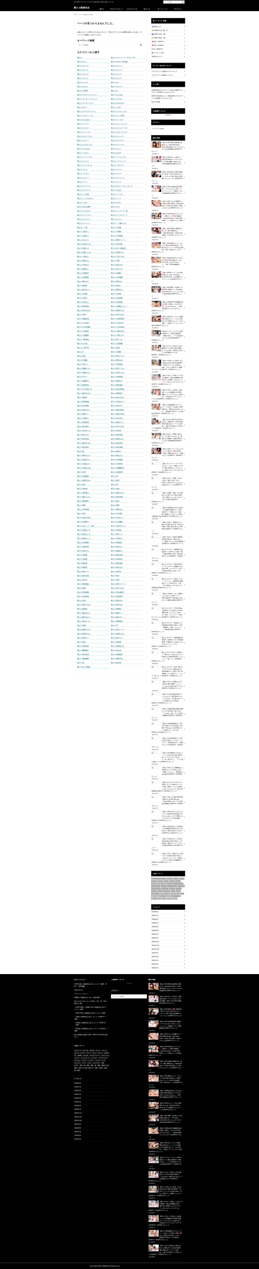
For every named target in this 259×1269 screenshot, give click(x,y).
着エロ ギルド (82, 107)
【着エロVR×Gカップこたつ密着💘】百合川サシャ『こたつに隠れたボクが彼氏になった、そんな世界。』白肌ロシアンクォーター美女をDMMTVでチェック (167, 322)
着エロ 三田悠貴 (117, 236)
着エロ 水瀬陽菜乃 (117, 468)
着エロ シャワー (83, 124)
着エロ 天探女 (82, 298)
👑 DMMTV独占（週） (159, 38)
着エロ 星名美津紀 (117, 389)
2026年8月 (155, 912)
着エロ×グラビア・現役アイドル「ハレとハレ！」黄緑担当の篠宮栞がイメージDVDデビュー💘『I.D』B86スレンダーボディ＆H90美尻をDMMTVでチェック (167, 584)
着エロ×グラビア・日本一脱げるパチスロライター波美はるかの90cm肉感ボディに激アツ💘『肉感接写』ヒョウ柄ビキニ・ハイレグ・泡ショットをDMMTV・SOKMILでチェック (167, 672)
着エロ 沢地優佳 (83, 476)
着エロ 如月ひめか (83, 310)
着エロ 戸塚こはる (117, 372)
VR (158, 883)
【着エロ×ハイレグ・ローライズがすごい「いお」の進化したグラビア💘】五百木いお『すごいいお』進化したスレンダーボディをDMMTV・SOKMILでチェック (167, 469)
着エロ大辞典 (156, 102)
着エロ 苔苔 (81, 600)
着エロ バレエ (82, 169)
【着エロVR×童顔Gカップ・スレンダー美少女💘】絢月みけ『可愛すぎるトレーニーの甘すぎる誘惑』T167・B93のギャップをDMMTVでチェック (167, 248)
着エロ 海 (114, 484)
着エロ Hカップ (82, 74)
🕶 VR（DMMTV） (158, 49)
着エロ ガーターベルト (85, 103)
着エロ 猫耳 (81, 513)
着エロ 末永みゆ (117, 418)
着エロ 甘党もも (117, 518)
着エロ (79, 57)
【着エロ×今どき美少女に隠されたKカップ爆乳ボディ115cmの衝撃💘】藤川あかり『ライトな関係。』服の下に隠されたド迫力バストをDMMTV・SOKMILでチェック (167, 425)
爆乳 (169, 896)
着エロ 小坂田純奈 (117, 319)
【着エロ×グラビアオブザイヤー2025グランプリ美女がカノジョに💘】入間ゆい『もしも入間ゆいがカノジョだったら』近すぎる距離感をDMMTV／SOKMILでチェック (167, 787)
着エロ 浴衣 (81, 484)
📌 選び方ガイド (177, 9)
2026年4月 (155, 926)
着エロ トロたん (83, 153)
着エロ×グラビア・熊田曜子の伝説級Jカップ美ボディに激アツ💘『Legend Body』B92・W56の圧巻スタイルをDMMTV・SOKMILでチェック (167, 555)
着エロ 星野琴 (82, 397)
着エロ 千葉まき (83, 265)
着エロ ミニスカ (117, 194)
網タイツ (154, 898)
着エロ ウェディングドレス (87, 99)
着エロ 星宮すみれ (83, 393)
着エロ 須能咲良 (117, 654)
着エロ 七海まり (83, 232)
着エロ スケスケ (83, 128)
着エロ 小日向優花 (83, 327)
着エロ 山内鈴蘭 (117, 343)
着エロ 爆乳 (81, 505)
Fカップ (181, 878)
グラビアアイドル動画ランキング (162, 75)
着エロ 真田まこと (83, 538)
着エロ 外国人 (116, 285)
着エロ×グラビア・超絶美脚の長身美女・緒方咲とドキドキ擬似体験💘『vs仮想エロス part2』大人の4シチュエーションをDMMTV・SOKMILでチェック (167, 643)
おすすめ (169, 883)
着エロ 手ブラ (82, 377)
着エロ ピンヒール (117, 178)
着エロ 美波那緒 (83, 584)
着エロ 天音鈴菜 (117, 302)
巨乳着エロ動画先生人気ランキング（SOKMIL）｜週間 (91, 1030)
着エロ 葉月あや (117, 600)
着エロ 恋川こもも (117, 368)
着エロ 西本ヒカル (83, 621)
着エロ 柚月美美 (83, 439)
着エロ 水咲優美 (117, 460)
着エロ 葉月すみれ (83, 605)
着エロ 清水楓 (82, 489)
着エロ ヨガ (115, 207)
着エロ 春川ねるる (117, 397)
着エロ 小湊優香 (83, 335)
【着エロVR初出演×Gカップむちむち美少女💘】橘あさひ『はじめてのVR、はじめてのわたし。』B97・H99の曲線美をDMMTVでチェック (167, 263)
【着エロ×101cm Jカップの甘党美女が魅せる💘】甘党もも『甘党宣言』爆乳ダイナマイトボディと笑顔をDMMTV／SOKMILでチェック (167, 844)
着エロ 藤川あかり (83, 617)
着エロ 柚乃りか (83, 435)
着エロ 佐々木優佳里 (118, 248)
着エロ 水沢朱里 (117, 464)
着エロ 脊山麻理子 (117, 592)
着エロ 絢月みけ (117, 567)
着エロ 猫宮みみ (117, 509)
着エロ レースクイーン (119, 215)
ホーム (77, 14)
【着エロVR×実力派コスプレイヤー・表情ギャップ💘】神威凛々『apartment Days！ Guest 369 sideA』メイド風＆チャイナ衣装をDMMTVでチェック (167, 219)
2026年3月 (155, 930)
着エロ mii (114, 82)
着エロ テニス (116, 149)
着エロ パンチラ (83, 173)
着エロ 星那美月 (117, 393)
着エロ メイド (116, 198)
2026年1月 (155, 938)
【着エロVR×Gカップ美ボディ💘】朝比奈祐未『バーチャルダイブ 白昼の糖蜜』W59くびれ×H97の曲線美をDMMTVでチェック (167, 162)
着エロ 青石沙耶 (83, 654)
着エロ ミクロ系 (83, 194)
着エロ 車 (114, 625)
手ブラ (166, 893)
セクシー (172, 888)
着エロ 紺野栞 (82, 567)
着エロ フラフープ (83, 186)
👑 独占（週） (147, 9)
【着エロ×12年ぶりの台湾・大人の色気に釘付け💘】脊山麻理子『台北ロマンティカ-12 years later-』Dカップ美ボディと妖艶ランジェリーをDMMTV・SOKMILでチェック (167, 366)
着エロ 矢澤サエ (117, 538)
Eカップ (175, 878)
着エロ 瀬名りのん (83, 497)
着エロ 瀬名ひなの (117, 493)
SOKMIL (154, 883)
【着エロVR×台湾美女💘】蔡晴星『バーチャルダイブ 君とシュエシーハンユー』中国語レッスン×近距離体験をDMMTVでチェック (167, 192)
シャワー (163, 886)
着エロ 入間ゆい (83, 256)
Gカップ (154, 881)
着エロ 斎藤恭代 (83, 381)
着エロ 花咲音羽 (117, 596)
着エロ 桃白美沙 (117, 443)
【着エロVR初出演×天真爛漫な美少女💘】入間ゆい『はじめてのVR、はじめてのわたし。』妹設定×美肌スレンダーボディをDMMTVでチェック (167, 307)
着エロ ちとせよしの (84, 144)
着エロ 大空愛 (116, 294)
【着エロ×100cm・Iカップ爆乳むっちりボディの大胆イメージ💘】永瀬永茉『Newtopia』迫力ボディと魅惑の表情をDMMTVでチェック (167, 599)
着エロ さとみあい (83, 120)
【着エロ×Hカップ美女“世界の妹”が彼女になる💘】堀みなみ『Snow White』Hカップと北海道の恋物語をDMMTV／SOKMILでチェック (167, 802)
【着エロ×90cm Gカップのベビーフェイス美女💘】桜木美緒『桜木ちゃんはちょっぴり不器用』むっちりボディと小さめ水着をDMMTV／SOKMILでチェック (167, 817)
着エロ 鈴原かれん (117, 634)
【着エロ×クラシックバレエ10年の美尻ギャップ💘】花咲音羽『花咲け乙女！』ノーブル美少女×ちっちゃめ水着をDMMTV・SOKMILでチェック (167, 336)
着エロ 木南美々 (83, 418)
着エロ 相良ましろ (83, 534)
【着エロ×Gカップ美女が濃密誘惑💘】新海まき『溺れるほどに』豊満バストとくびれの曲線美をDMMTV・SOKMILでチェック (167, 541)
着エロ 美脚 (81, 588)
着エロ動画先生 (82, 7)
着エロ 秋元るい (117, 547)
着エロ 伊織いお (83, 248)
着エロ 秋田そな (83, 551)
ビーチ (160, 891)
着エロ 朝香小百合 (117, 414)
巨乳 (162, 893)
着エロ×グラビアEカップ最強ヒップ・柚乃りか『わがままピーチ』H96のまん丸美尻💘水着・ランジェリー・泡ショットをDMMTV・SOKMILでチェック (167, 657)
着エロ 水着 (81, 472)
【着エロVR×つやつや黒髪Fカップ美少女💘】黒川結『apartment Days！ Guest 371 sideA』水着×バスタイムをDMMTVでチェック (167, 205)
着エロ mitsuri (82, 86)
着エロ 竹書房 (82, 559)
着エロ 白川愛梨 (117, 522)
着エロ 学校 (81, 314)
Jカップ (172, 881)
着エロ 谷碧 (81, 625)
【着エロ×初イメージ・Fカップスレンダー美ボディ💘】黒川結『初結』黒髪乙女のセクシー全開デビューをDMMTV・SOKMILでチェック (167, 454)
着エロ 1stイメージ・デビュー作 (123, 57)
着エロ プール (116, 182)
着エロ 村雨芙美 (83, 422)
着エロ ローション (83, 223)
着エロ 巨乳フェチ (117, 356)
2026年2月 (155, 934)
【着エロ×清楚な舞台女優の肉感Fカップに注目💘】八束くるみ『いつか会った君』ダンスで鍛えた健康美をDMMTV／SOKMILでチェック (167, 714)
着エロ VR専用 (82, 91)
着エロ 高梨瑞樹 (83, 658)
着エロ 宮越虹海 (83, 319)
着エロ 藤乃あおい (83, 613)
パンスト (178, 888)
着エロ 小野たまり (117, 335)
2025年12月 (155, 941)
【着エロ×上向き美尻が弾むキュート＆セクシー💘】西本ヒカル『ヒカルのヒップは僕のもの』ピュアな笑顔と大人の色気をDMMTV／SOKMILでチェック (167, 699)
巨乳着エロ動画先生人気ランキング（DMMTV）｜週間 (91, 1024)
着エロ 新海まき (117, 381)
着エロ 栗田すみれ (83, 443)
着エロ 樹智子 (116, 451)
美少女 (164, 898)
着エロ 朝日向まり (83, 410)
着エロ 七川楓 (116, 227)
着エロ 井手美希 (117, 244)
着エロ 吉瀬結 (116, 273)
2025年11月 (155, 945)
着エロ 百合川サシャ (118, 526)
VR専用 (163, 883)
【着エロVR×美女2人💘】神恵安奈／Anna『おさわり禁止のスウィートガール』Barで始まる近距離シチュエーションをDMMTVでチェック (167, 177)
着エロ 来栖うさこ (117, 422)
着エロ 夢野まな (117, 290)
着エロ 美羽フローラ (118, 584)
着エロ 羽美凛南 (83, 592)
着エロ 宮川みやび (117, 314)
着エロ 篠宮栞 (82, 563)
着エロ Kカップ (116, 78)
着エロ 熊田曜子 (83, 501)
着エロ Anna (81, 62)
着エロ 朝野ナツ (83, 414)
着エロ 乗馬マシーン (118, 240)
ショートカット (172, 886)
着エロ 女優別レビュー (119, 306)
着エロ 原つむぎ (117, 269)
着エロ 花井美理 (83, 596)
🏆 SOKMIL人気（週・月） (117, 9)
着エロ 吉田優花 (83, 277)
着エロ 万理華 (116, 232)
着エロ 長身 (81, 642)
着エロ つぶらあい (83, 149)
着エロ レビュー (117, 219)
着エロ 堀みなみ (83, 281)
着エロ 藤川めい (117, 617)
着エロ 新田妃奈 (83, 385)
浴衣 (182, 893)
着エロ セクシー (83, 140)
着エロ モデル (116, 203)
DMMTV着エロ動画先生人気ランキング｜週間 (90, 1013)
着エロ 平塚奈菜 (117, 364)
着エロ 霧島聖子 (83, 650)
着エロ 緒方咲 (116, 571)
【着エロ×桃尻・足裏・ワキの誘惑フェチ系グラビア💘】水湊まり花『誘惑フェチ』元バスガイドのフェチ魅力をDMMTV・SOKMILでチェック (167, 498)
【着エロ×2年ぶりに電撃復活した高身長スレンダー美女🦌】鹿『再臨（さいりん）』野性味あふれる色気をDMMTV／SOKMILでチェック (167, 773)
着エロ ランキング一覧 (119, 211)
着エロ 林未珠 (116, 430)
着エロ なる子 (116, 153)
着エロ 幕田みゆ (117, 360)
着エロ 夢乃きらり (83, 290)
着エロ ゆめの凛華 (83, 207)
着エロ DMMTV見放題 (119, 62)
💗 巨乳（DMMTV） (158, 41)
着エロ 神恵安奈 (83, 547)
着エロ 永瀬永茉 (117, 472)
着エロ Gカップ (116, 70)
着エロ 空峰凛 (82, 555)
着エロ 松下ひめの (117, 426)
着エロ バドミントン (118, 161)
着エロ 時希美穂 (83, 401)
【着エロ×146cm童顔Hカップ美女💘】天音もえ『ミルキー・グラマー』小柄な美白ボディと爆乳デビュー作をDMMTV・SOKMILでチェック (167, 743)
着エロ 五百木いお (83, 244)
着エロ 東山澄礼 (83, 426)
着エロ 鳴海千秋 (117, 658)
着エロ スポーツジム (84, 136)
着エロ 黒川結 (116, 663)
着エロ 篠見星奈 (117, 563)
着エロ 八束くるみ (117, 256)
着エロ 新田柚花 (117, 385)
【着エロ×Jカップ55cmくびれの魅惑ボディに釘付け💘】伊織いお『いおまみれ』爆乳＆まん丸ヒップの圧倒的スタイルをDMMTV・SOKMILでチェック (167, 351)
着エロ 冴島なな (83, 261)
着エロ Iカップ (116, 74)
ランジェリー (155, 893)
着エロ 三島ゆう (83, 236)
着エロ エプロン (117, 99)
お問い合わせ (78, 990)
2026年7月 (155, 915)
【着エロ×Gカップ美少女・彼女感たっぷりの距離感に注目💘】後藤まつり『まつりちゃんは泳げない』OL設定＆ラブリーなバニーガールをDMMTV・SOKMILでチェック (167, 395)
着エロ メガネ (82, 203)
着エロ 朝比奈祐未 (117, 410)
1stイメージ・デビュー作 (159, 878)
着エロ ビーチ (116, 173)
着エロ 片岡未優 (83, 509)
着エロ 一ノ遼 (82, 227)
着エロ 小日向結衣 (117, 327)
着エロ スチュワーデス (119, 128)
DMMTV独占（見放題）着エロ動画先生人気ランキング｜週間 (91, 1008)
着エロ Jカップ (82, 78)
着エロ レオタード (83, 219)
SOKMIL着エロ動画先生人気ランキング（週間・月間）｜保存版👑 (90, 985)
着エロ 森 (80, 451)
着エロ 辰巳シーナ (117, 629)
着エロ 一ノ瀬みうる (118, 223)
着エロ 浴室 (115, 480)
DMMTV (169, 878)
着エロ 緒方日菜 (83, 576)
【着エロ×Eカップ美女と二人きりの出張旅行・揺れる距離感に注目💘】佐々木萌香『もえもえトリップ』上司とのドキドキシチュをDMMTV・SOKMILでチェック (167, 380)
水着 (171, 893)
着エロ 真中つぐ (117, 534)
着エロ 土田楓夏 (117, 277)
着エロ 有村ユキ (117, 406)
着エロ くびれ (116, 107)
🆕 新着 (102, 9)
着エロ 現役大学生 (83, 518)
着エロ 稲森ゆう (117, 551)
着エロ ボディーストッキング (121, 186)
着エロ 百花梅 (116, 530)
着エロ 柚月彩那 (117, 435)
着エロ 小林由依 (83, 331)
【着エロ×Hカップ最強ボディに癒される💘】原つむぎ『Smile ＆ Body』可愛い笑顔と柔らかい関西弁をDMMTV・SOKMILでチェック (167, 527)
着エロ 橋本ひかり (83, 455)
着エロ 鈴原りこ (83, 638)
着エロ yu (114, 91)
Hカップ (160, 881)
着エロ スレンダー (117, 136)
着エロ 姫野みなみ (117, 310)
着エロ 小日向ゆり (117, 323)
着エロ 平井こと (83, 364)
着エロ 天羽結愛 (117, 298)
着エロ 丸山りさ (83, 240)
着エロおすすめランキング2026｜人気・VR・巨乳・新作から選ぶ (91, 1002)
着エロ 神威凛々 (117, 542)
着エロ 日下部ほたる (84, 389)
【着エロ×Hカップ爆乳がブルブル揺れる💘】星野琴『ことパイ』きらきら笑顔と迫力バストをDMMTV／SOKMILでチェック (167, 686)
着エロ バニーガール (84, 165)
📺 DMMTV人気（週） (132, 9)
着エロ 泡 (114, 476)
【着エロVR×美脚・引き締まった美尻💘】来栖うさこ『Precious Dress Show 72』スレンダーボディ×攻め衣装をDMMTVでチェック (167, 292)
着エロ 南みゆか (117, 265)
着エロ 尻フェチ (117, 339)
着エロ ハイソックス (118, 157)
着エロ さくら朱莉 (117, 115)
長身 (176, 898)
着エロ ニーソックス (84, 157)
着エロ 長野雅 (116, 642)
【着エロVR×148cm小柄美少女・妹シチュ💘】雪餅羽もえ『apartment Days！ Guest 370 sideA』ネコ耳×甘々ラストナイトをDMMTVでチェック (167, 234)
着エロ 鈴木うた (117, 638)
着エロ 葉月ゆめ (117, 605)
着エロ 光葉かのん (117, 252)
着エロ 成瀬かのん (83, 372)
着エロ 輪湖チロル (83, 629)
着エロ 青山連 (116, 650)
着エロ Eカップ (116, 66)
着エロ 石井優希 (83, 542)
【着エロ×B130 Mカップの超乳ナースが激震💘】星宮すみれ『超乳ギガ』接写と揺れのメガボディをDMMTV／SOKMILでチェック (167, 830)
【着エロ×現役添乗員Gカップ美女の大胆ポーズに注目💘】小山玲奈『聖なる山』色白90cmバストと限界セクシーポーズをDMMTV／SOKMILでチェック (167, 729)
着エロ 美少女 (82, 580)
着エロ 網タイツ (83, 571)
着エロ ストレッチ (83, 132)
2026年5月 (155, 923)
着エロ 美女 (115, 576)
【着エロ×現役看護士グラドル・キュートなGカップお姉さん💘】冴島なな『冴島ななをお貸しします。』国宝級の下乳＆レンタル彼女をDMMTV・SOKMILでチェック (167, 410)
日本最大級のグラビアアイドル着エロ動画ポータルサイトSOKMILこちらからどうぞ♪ (167, 91)
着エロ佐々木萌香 (83, 667)
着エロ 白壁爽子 (83, 522)
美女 (159, 898)
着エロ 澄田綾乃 (83, 493)
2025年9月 (155, 953)
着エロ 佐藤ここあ (83, 252)
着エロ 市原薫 (82, 360)
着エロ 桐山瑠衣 (83, 447)
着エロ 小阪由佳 (83, 339)
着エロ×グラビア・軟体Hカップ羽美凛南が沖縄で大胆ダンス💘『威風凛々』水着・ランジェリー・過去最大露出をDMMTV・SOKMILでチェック (167, 628)
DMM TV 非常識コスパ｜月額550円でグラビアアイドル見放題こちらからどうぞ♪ (167, 97)
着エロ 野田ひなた (83, 634)
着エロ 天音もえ (83, 302)
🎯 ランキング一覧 (162, 9)
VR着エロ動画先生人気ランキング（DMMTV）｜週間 (91, 1018)
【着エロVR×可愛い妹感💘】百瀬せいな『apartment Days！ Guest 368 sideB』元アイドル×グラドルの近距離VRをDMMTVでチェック (167, 148)
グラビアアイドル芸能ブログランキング (164, 71)
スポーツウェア (156, 888)
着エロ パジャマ (83, 161)
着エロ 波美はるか (83, 480)
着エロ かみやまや (117, 103)
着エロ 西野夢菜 (117, 621)
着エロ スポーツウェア (119, 132)
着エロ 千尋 (115, 261)
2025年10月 (155, 949)
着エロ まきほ (116, 190)
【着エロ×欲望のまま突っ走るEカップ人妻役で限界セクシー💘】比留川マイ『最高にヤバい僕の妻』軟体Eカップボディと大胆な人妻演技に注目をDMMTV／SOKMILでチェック (167, 513)
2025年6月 (155, 964)
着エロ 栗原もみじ (117, 439)
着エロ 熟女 (115, 501)
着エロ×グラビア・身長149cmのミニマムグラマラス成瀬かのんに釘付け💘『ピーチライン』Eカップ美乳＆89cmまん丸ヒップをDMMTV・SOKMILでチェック (167, 569)
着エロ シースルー (117, 120)
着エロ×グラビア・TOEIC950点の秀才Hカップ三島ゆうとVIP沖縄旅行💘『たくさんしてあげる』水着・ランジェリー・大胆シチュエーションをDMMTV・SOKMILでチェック (167, 613)
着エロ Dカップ (82, 66)
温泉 (156, 896)
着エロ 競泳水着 (117, 555)
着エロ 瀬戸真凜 (117, 497)
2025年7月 (155, 960)
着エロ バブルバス (117, 165)
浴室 (178, 893)
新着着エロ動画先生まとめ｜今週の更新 (87, 997)
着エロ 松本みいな (83, 430)
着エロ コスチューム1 (119, 111)
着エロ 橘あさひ (117, 455)
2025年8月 (155, 956)
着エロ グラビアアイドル (86, 111)
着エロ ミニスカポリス (85, 198)
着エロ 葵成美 (82, 609)
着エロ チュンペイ (117, 144)
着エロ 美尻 (115, 580)
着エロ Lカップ (82, 82)
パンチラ (154, 891)
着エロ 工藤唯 (116, 352)
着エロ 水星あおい (83, 464)
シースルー (181, 886)
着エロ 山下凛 (82, 343)
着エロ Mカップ (117, 86)
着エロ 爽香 (115, 505)
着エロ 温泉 (115, 489)
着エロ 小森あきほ (117, 331)
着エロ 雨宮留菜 (83, 646)
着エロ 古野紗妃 (83, 273)
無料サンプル (162, 896)
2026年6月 (155, 919)
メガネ (178, 891)
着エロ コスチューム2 (85, 115)
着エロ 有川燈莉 (83, 406)
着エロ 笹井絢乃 (117, 559)
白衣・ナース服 (176, 896)
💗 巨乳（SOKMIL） (158, 45)
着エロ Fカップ (82, 70)
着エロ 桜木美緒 (117, 447)
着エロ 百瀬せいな (83, 530)
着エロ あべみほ (117, 95)
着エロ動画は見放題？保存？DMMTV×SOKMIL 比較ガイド (91, 1036)
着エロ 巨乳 (81, 356)
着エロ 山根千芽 (83, 348)
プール (173, 891)
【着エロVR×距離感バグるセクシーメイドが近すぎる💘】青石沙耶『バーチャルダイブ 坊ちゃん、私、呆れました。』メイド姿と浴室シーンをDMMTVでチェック (167, 758)
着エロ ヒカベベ (83, 178)
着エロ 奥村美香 (83, 306)
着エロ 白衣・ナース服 (85, 526)
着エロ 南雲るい (83, 269)
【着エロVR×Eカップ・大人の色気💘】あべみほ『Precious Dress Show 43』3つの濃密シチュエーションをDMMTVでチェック (167, 278)
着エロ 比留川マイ (83, 460)
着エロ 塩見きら (117, 281)
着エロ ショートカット (119, 124)
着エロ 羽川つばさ (117, 588)
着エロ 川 (80, 352)
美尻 (169, 898)
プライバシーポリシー (81, 994)
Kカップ (178, 881)
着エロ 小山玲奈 (83, 323)
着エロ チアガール (117, 140)
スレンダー (165, 888)
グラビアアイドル (178, 883)
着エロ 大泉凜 (82, 294)
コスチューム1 (156, 886)
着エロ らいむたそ (83, 211)
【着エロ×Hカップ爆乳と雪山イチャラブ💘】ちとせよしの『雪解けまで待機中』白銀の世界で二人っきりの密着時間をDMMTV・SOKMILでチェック (167, 439)
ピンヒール (166, 891)
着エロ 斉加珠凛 (117, 377)
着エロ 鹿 (80, 663)
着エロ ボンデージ (83, 190)
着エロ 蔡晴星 (116, 609)
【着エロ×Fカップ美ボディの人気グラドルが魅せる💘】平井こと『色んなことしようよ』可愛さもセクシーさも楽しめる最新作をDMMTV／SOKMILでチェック (167, 859)
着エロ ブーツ (82, 182)
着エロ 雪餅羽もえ (117, 646)
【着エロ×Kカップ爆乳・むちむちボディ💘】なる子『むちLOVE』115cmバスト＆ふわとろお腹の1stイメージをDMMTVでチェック (167, 483)
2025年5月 (155, 968)
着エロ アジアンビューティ (87, 95)
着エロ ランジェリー (84, 215)
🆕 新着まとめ (156, 26)
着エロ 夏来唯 (82, 285)
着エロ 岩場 (115, 348)
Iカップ (166, 881)
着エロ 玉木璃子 (117, 513)
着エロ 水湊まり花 (83, 468)
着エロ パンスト (117, 169)
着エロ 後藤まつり (83, 368)
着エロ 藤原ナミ (117, 613)
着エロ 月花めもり (117, 401)
